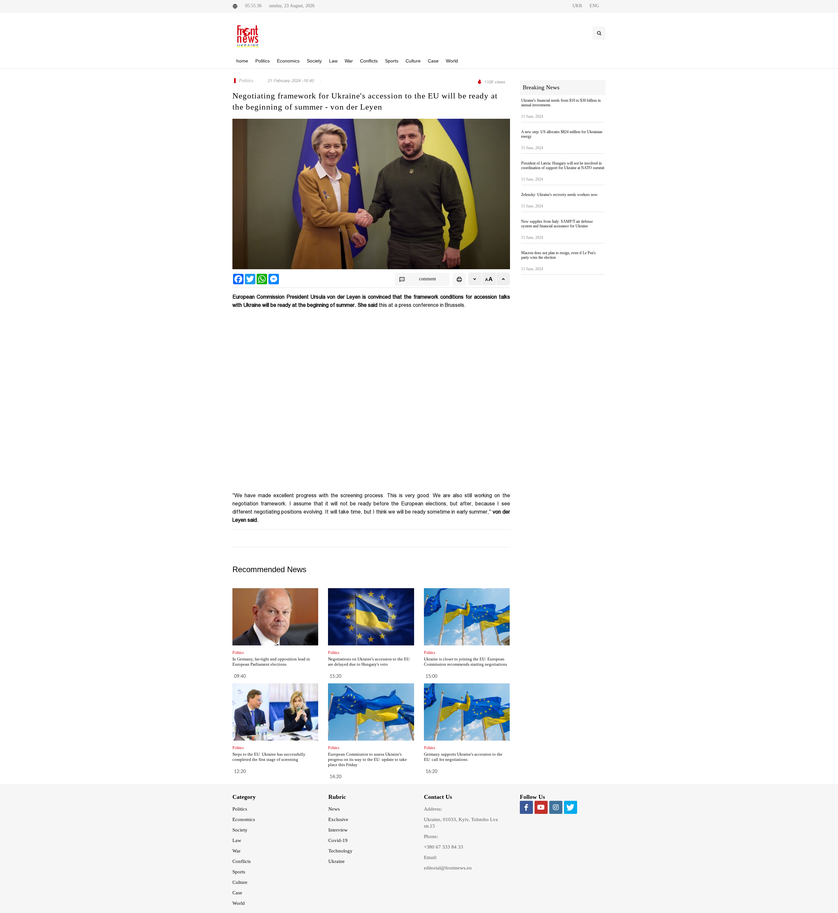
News (334, 809)
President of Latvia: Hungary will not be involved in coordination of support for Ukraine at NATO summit (562, 165)
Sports (238, 871)
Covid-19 (338, 840)
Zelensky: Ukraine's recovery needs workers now (559, 194)
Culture (239, 882)
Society (239, 830)
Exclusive (338, 819)
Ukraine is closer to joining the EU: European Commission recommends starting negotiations (465, 662)
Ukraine (336, 861)
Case (237, 892)
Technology (340, 850)
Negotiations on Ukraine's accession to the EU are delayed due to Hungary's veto (369, 662)
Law (236, 840)
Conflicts (241, 861)
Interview (338, 830)
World (238, 903)
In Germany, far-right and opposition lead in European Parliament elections (271, 662)
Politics (239, 809)
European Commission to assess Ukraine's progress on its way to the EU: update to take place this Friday (367, 759)
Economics (243, 819)
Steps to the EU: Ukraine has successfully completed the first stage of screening (268, 757)
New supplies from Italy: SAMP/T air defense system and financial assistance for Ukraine (557, 223)
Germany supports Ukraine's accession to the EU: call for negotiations (463, 757)
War (236, 850)
